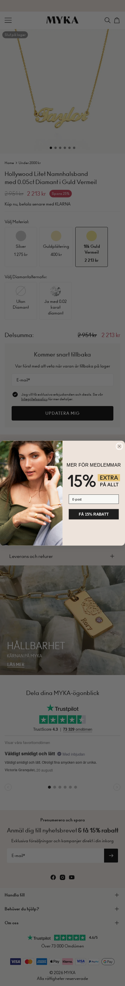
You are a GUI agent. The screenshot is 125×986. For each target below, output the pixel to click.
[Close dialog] (119, 446)
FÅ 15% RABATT (93, 514)
